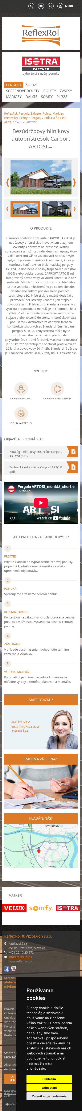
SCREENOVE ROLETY (23, 90)
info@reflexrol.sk (20, 957)
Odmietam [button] (49, 1087)
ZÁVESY (66, 90)
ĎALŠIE (31, 96)
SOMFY (47, 96)
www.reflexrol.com (21, 961)
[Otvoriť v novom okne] (13, 1105)
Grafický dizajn (12, 1093)
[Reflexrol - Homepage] (41, 35)
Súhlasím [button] (49, 1079)
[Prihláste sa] (60, 6)
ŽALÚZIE (32, 84)
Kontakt (9, 1026)
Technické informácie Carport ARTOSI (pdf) (35, 469)
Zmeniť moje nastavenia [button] (49, 1096)
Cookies (9, 1018)
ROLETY (49, 90)
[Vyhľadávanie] (51, 6)
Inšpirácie (11, 1022)
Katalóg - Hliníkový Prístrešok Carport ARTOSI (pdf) (35, 454)
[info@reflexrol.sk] (41, 6)
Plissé (62, 96)
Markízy (14, 96)
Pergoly (13, 84)
